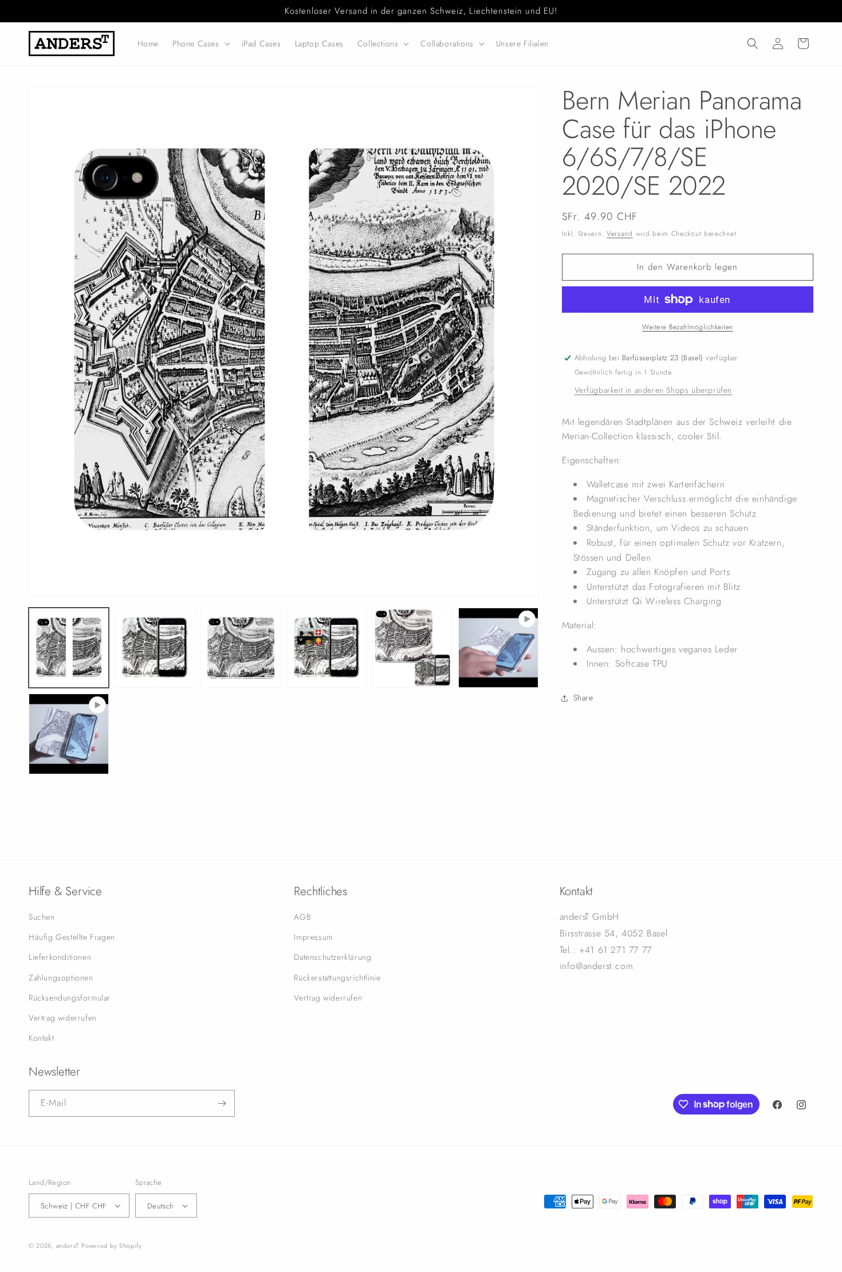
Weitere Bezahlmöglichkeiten (687, 327)
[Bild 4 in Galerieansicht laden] (326, 648)
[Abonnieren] (221, 1103)
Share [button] (583, 697)
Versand (620, 234)
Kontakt (41, 1037)
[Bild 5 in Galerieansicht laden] (412, 648)
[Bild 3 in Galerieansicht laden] (240, 648)
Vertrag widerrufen (63, 1017)
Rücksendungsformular (70, 997)
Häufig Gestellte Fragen (72, 937)
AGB (302, 917)
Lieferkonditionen (60, 957)
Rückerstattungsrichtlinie (337, 977)
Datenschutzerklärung (332, 957)
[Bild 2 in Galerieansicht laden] (155, 648)
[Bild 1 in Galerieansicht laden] (69, 648)
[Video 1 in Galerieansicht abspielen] (498, 648)
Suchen (42, 917)
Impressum (313, 937)
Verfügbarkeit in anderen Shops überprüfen (654, 390)
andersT (67, 1245)
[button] (200, 43)
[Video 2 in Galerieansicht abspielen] (69, 734)
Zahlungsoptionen (61, 977)
